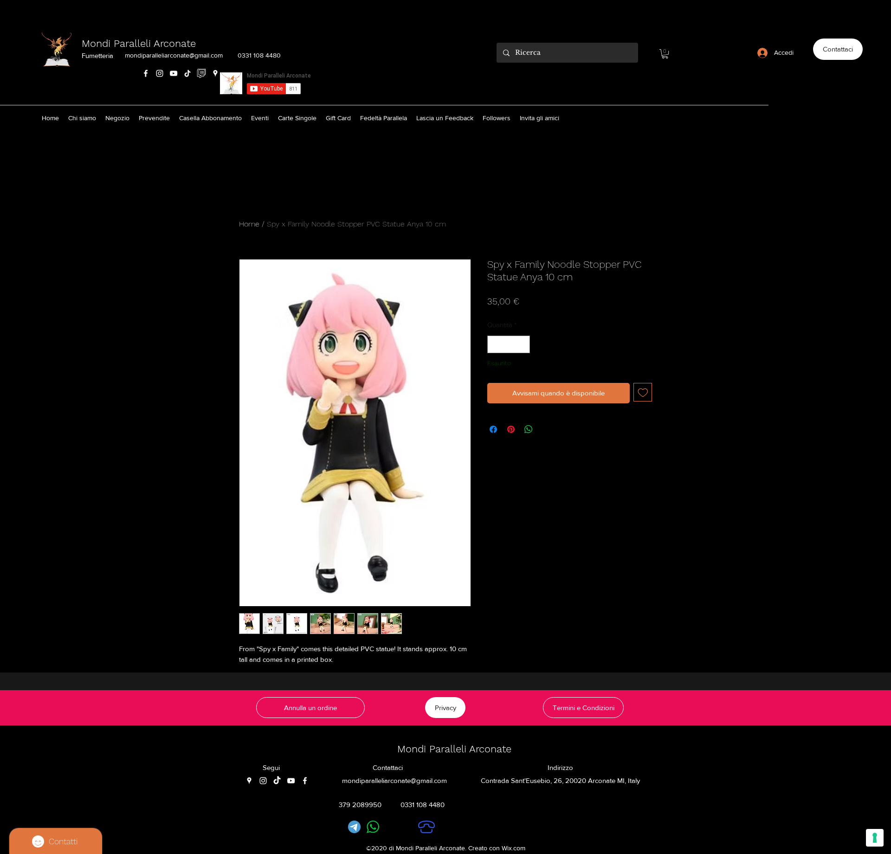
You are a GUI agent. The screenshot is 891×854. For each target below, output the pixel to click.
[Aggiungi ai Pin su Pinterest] (511, 429)
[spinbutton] (509, 344)
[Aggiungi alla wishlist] (642, 392)
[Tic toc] (277, 780)
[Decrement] (495, 344)
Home (249, 224)
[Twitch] (201, 73)
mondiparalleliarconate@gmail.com (174, 55)
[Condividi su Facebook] (493, 429)
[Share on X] (546, 429)
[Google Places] (215, 73)
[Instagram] (159, 73)
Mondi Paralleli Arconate (139, 43)
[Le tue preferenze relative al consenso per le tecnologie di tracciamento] (875, 838)
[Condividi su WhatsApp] (528, 429)
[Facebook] (145, 73)
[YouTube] (173, 73)
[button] (665, 53)
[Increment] (523, 344)
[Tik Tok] (187, 73)
